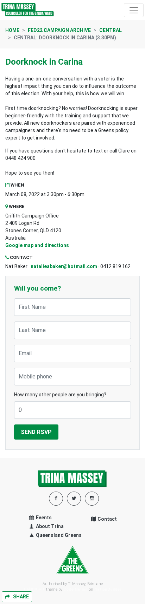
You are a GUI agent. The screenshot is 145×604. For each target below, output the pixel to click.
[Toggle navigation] (134, 10)
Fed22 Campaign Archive (59, 30)
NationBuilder (107, 589)
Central (110, 30)
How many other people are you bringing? (60, 394)
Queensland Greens (58, 535)
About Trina (49, 526)
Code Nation (75, 589)
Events (43, 517)
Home (12, 30)
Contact (106, 519)
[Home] (27, 10)
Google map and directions (37, 245)
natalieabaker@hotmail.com (64, 266)
